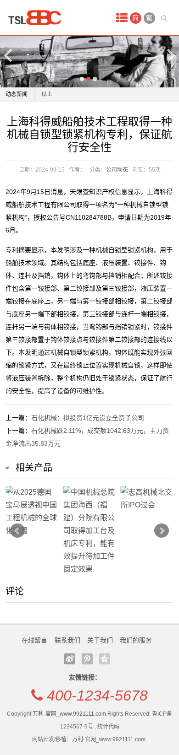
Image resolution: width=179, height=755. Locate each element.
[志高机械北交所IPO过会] (147, 499)
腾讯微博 (87, 658)
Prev (17, 530)
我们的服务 (136, 640)
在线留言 (34, 640)
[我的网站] (38, 18)
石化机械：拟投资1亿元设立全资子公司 (87, 417)
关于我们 (100, 640)
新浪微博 (69, 658)
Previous (8, 55)
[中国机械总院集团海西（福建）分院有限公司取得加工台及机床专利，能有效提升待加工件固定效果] (89, 531)
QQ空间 (104, 658)
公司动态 (117, 170)
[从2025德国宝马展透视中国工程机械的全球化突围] (32, 511)
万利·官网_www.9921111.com (69, 714)
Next (170, 55)
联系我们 (67, 640)
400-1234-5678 (97, 695)
